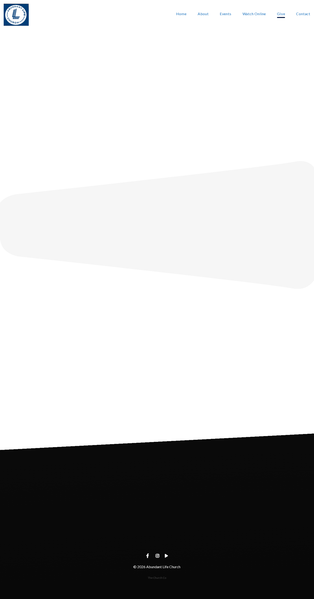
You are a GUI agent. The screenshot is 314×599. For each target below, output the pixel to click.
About (203, 14)
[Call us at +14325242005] (124, 515)
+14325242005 (124, 540)
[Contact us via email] (58, 515)
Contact (303, 14)
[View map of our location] (190, 515)
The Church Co (157, 577)
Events (225, 14)
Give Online (255, 540)
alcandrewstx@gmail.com (58, 540)
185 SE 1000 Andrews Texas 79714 (190, 540)
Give (281, 14)
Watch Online (254, 14)
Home (181, 14)
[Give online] (255, 515)
